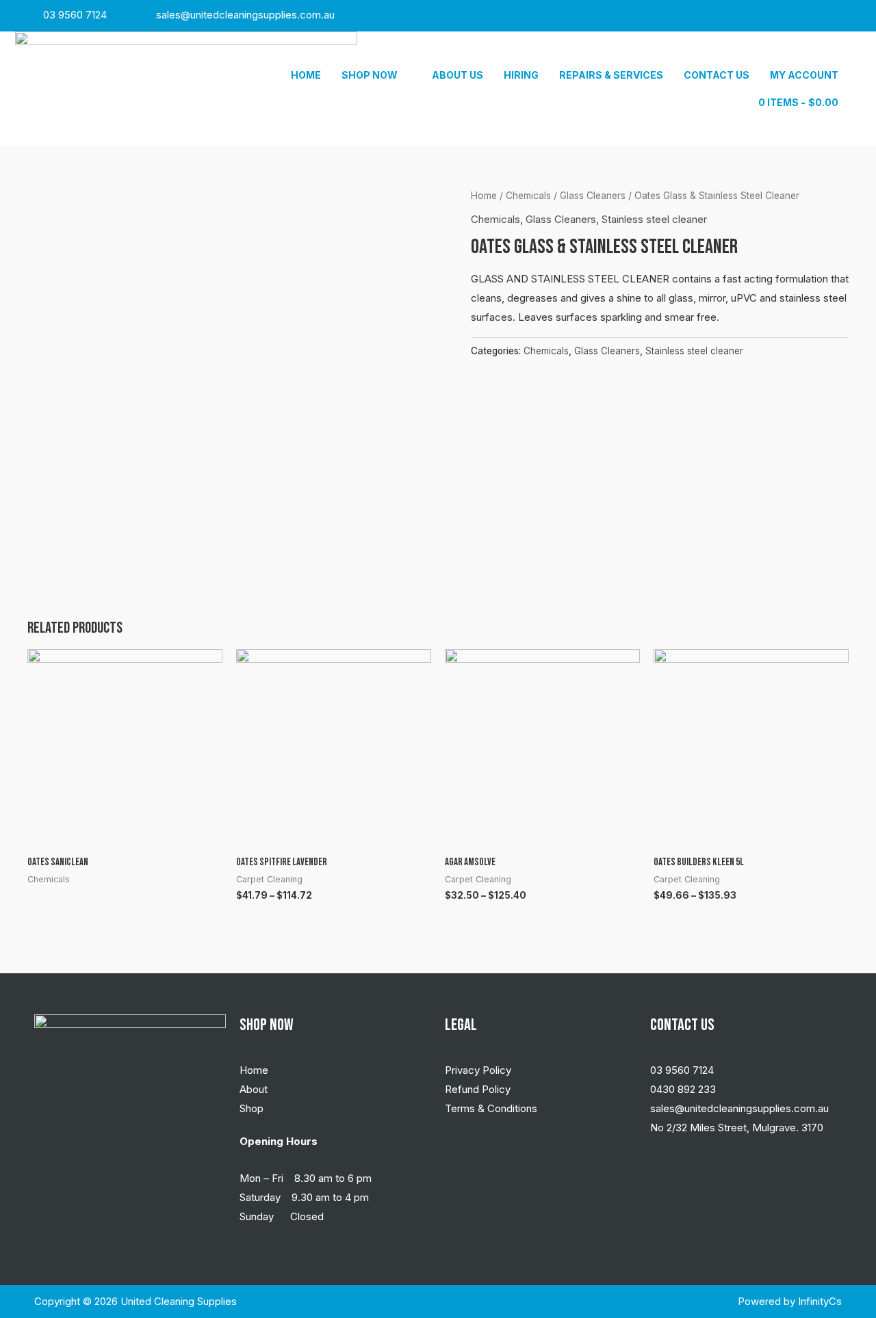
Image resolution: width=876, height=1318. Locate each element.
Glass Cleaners (593, 195)
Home (306, 75)
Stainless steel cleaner (654, 219)
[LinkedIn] (834, 15)
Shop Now (370, 75)
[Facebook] (779, 15)
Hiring (521, 75)
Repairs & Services (611, 75)
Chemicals (528, 195)
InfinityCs (820, 1301)
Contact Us (716, 75)
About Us (457, 75)
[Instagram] (807, 15)
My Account (804, 75)
